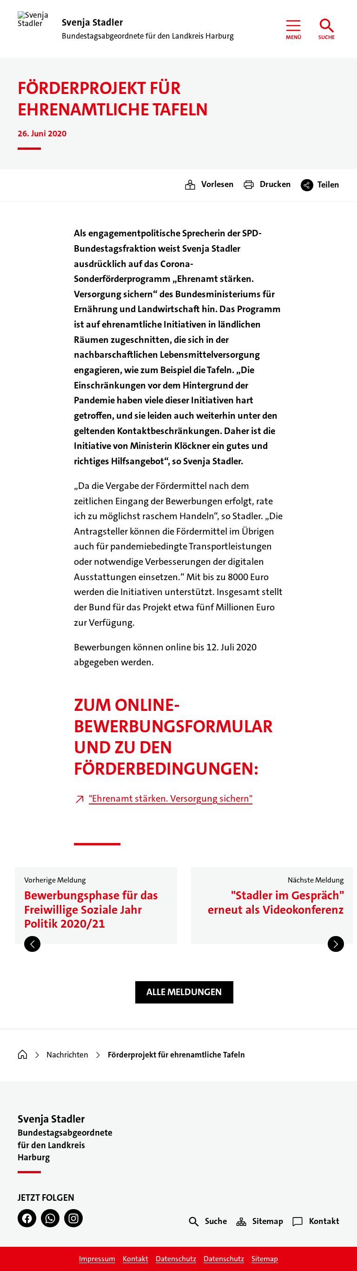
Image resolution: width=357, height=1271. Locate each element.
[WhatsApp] (50, 1218)
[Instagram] (73, 1218)
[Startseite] (22, 1055)
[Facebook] (27, 1218)
